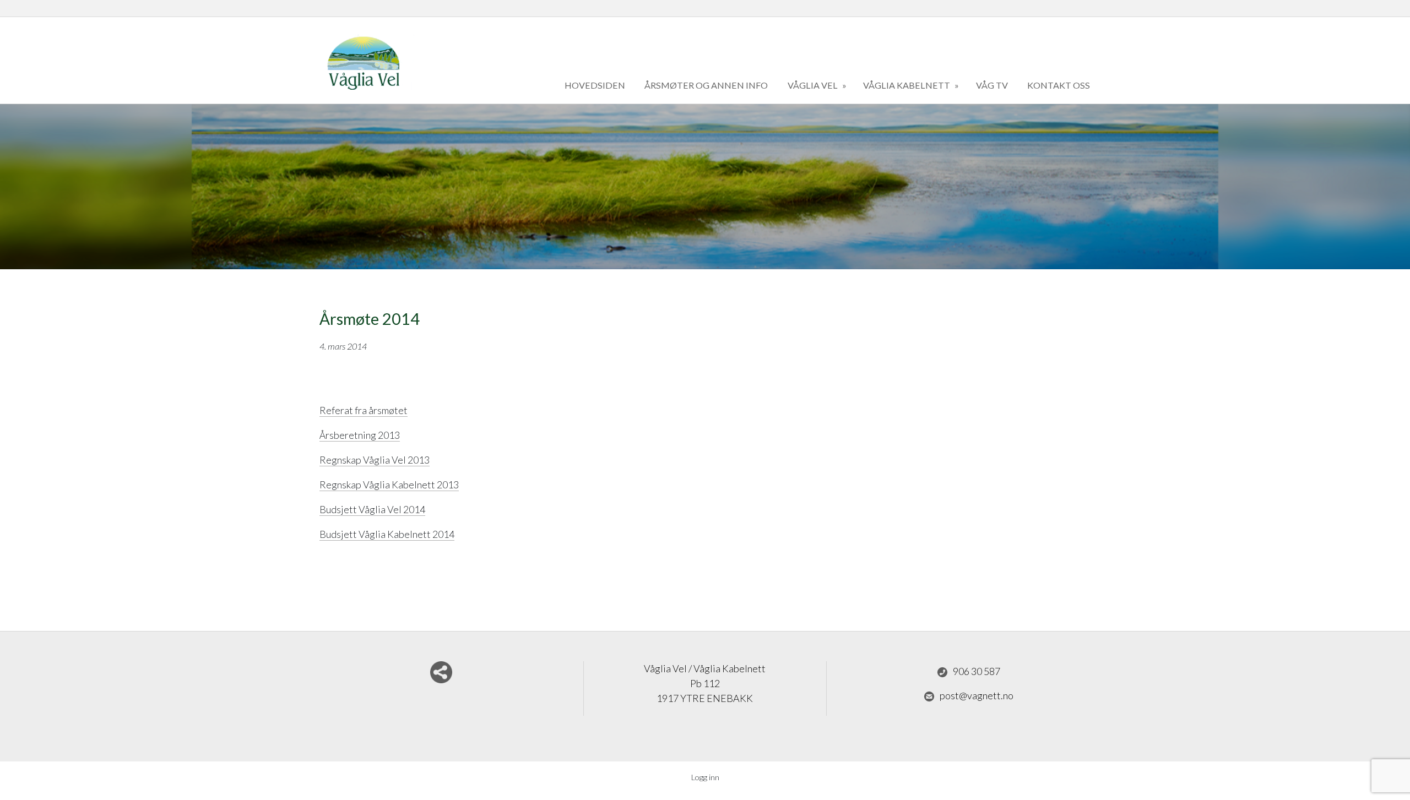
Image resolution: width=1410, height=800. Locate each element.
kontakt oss (1058, 85)
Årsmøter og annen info (706, 85)
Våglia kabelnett (907, 85)
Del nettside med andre (441, 672)
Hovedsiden (595, 85)
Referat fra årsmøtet (363, 410)
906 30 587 (976, 671)
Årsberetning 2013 (359, 435)
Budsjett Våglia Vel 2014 (372, 509)
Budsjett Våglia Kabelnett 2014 (386, 534)
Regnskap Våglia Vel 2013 (374, 460)
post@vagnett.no (976, 695)
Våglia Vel (813, 85)
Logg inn (705, 777)
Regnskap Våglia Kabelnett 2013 (389, 484)
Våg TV (992, 85)
